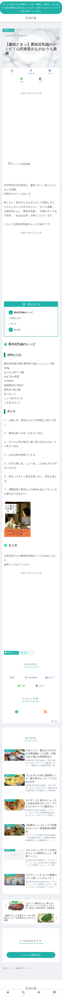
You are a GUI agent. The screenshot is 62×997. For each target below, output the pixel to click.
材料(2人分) (16, 318)
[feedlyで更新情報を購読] (16, 712)
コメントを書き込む (31, 955)
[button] (40, 80)
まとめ (17, 329)
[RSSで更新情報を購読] (45, 712)
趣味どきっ (28, 653)
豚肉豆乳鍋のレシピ (23, 312)
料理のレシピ (12, 653)
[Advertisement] (31, 127)
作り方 (13, 324)
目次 (29, 304)
